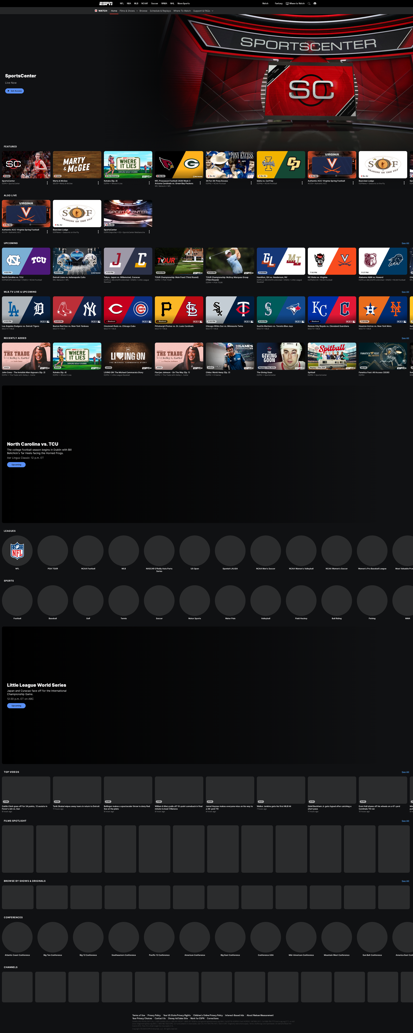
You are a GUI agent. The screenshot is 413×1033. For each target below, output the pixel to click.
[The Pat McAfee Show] (257, 897)
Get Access (16, 91)
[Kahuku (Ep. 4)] (128, 168)
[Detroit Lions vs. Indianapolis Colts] (77, 264)
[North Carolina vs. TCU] (26, 264)
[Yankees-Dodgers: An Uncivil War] (257, 849)
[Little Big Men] (86, 849)
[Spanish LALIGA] (230, 552)
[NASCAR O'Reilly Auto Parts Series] (159, 554)
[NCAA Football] (88, 552)
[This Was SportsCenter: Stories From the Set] (325, 897)
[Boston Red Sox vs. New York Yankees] (77, 313)
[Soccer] (159, 602)
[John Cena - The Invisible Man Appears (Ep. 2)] (26, 359)
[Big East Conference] (230, 939)
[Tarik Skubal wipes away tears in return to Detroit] (77, 793)
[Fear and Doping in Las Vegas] (325, 849)
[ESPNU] (150, 987)
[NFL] (17, 552)
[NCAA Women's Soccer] (336, 552)
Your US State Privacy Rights (177, 1015)
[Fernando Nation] (223, 849)
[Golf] (88, 602)
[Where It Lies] (52, 897)
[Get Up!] (223, 897)
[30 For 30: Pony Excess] (230, 168)
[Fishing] (372, 602)
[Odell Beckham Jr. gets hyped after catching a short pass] (332, 794)
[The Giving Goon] (281, 359)
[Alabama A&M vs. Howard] (383, 264)
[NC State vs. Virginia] (332, 264)
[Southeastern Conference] (123, 939)
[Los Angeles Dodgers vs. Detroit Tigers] (26, 313)
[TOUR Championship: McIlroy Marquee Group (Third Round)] (230, 266)
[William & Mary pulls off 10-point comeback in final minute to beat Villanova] (179, 794)
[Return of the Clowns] (154, 849)
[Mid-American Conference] (301, 939)
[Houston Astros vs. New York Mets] (383, 313)
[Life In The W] (120, 897)
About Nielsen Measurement (260, 1015)
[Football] (17, 602)
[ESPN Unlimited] (383, 987)
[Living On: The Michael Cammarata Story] (18, 849)
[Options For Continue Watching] (47, 183)
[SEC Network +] (216, 987)
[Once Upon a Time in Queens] (394, 849)
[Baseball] (52, 602)
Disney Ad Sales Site (178, 1018)
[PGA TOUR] (52, 552)
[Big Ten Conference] (52, 939)
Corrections (213, 1018)
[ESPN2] (50, 987)
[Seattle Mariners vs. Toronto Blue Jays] (281, 313)
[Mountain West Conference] (336, 939)
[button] (309, 3)
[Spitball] (332, 359)
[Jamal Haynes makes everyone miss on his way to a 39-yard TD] (230, 794)
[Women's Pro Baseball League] (372, 552)
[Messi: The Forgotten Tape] (291, 849)
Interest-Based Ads (234, 1015)
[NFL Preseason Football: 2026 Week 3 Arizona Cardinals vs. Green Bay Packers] (179, 169)
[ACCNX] (283, 987)
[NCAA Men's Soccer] (265, 552)
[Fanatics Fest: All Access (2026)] (383, 359)
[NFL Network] (117, 987)
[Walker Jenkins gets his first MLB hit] (281, 793)
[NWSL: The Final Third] (291, 897)
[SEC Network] (183, 987)
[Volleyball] (265, 602)
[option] (26, 168)
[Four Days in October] (360, 849)
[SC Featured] (360, 897)
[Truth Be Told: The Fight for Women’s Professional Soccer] (189, 849)
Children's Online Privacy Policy (208, 1015)
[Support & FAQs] (212, 10)
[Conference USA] (265, 939)
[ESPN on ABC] (83, 987)
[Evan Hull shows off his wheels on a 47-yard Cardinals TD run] (383, 794)
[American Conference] (194, 939)
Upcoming (16, 464)
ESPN (106, 3)
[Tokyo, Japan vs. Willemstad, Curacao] (128, 265)
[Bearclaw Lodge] (383, 168)
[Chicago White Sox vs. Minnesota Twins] (230, 313)
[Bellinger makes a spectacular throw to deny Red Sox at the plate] (128, 794)
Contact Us (160, 1018)
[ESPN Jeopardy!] (18, 897)
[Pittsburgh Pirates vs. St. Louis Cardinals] (179, 313)
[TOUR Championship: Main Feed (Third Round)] (179, 264)
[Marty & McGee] (77, 168)
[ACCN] (250, 987)
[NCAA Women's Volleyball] (301, 552)
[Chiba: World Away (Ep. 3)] (230, 359)
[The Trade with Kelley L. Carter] (86, 897)
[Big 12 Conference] (88, 939)
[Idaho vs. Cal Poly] (281, 168)
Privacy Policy (154, 1015)
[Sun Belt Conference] (372, 939)
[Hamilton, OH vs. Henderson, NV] (281, 265)
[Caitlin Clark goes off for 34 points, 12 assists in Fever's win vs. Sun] (26, 794)
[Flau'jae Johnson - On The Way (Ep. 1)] (179, 359)
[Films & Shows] (137, 10)
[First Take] (189, 897)
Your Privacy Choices (142, 1018)
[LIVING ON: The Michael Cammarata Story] (128, 359)
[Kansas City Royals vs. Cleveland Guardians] (332, 313)
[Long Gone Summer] (120, 849)
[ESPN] (17, 987)
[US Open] (194, 552)
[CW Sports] (349, 987)
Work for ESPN (197, 1018)
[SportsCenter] (26, 168)
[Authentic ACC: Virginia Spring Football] (332, 168)
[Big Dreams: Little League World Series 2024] (52, 849)
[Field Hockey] (301, 602)
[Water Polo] (230, 602)
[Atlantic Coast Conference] (17, 939)
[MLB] (123, 552)
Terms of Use (138, 1015)
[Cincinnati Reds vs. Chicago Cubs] (128, 313)
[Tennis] (123, 602)
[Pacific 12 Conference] (159, 939)
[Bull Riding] (336, 602)
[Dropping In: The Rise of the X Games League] (394, 897)
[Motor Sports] (194, 602)
